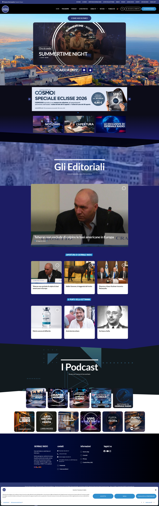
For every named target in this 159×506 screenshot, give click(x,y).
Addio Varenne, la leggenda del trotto (79, 286)
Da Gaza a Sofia (104, 331)
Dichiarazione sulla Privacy (16, 502)
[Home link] (5, 9)
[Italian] (117, 9)
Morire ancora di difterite (42, 331)
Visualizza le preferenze (146, 496)
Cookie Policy (6, 502)
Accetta (103, 496)
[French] (36, 467)
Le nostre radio (149, 9)
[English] (34, 467)
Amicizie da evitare (72, 331)
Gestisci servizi (149, 502)
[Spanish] (40, 467)
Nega (124, 496)
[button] (156, 490)
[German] (37, 467)
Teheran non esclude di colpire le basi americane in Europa (74, 237)
